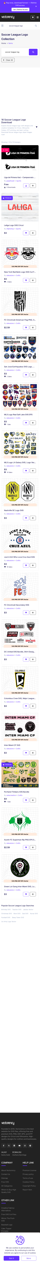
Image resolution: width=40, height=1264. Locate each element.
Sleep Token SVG (18, 917)
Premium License (29, 1170)
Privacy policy (28, 1174)
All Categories (6, 1186)
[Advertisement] (20, 93)
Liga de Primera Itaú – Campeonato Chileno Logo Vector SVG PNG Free (20, 177)
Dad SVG (25, 913)
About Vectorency (8, 1170)
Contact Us (5, 1174)
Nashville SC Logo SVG (14, 510)
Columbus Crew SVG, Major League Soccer (20, 698)
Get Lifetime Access (20, 9)
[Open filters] (37, 127)
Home (3, 43)
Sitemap (4, 1178)
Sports (18, 181)
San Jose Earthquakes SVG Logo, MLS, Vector (20, 367)
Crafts (18, 275)
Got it (11, 1258)
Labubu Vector (28, 909)
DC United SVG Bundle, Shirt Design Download (20, 652)
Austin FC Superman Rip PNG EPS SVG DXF (20, 840)
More (29, 1258)
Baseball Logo (6, 1225)
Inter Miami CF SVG (12, 745)
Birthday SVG (6, 909)
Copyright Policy (29, 1186)
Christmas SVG (6, 913)
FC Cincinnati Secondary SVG (16, 605)
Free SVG (5, 1182)
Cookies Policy (28, 1182)
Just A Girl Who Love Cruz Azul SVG (19, 557)
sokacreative (11, 795)
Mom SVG (17, 913)
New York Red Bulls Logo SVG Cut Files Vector (20, 272)
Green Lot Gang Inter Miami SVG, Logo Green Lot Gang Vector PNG (20, 886)
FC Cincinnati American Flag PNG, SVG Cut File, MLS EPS (20, 320)
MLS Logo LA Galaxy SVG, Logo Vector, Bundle (20, 462)
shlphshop (10, 229)
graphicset (10, 181)
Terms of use (28, 1178)
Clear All (9, 60)
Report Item (27, 1190)
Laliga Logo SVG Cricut (14, 225)
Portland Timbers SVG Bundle (16, 792)
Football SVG (5, 917)
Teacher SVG (16, 909)
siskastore (10, 275)
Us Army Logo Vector (8, 921)
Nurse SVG (34, 913)
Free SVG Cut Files (8, 1214)
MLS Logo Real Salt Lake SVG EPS (18, 414)
